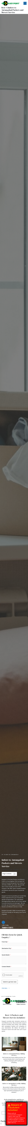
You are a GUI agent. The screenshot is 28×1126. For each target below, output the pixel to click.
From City (5, 942)
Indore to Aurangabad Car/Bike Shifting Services (14, 1084)
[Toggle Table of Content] (13, 874)
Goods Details (6, 955)
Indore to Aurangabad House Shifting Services (14, 1054)
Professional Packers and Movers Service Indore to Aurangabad (14, 1100)
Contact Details (6, 966)
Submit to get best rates (10, 982)
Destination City (7, 948)
